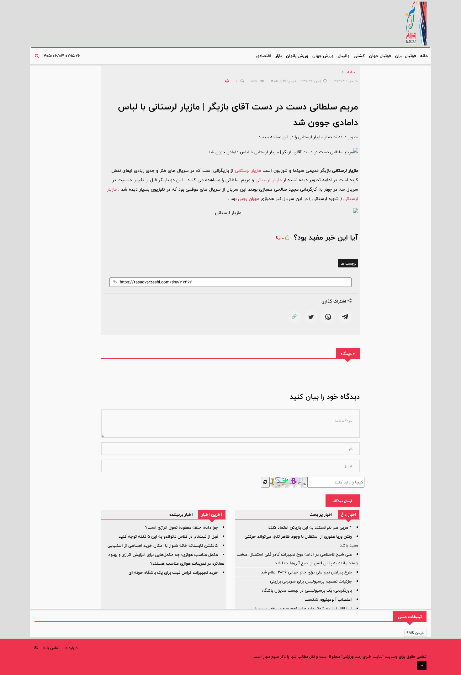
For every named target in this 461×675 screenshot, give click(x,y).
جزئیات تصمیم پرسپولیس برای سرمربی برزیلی (311, 581)
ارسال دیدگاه (342, 501)
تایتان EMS (415, 633)
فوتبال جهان (380, 56)
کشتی (359, 56)
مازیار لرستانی (248, 170)
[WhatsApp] (328, 317)
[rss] (36, 648)
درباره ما (71, 648)
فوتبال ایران (405, 56)
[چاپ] (226, 81)
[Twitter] (311, 317)
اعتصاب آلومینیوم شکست (328, 599)
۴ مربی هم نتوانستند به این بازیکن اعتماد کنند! (310, 527)
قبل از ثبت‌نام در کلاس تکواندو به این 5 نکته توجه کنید (168, 536)
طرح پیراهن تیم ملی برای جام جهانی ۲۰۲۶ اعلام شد (306, 572)
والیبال (343, 56)
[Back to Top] (422, 665)
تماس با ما (51, 648)
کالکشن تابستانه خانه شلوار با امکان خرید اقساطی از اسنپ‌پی (163, 545)
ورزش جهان (322, 56)
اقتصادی (263, 56)
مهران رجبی (248, 199)
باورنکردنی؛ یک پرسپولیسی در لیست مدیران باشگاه (307, 590)
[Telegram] (345, 317)
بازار (278, 56)
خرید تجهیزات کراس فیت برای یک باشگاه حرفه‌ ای (173, 572)
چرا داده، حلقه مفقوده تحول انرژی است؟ (181, 527)
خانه (424, 56)
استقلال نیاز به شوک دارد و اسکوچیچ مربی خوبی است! (303, 608)
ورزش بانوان (297, 56)
